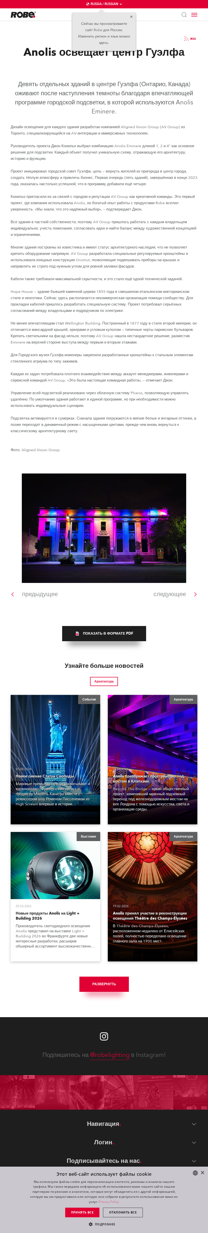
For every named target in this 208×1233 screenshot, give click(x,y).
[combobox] (195, 1172)
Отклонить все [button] (123, 1212)
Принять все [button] (82, 1212)
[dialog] (104, 1200)
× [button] (202, 1173)
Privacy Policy (109, 1202)
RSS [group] (193, 39)
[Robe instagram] (104, 1036)
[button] (104, 1224)
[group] (104, 633)
